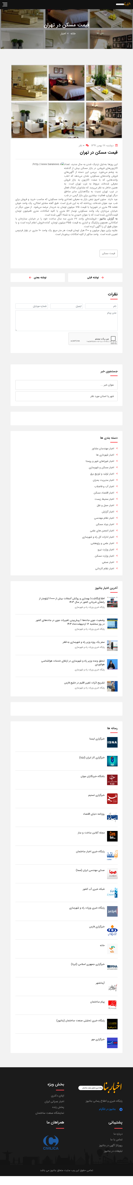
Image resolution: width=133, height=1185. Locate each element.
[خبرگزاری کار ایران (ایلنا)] (112, 761)
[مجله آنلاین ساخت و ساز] (112, 836)
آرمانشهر (100, 983)
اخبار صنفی (108, 562)
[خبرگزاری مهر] (112, 1043)
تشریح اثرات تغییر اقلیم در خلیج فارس (84, 683)
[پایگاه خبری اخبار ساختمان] (112, 855)
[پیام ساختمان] (112, 1005)
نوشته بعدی (40, 277)
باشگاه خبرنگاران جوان (93, 776)
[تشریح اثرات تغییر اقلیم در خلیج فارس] (112, 686)
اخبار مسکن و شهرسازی (101, 467)
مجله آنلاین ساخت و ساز (91, 833)
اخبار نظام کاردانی (104, 569)
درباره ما (118, 1134)
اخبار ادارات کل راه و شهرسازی (98, 537)
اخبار (63, 33)
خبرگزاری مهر (98, 1039)
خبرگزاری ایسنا (97, 739)
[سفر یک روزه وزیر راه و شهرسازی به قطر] (112, 645)
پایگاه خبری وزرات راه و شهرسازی (90, 607)
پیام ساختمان (97, 1002)
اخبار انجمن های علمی (102, 531)
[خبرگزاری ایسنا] (112, 742)
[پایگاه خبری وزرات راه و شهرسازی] (112, 911)
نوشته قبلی (93, 277)
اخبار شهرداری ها (105, 455)
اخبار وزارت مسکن (104, 556)
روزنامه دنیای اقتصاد (94, 814)
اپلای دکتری (57, 1095)
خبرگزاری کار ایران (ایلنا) (92, 758)
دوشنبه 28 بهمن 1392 (102, 145)
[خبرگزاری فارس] (112, 930)
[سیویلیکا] (51, 1143)
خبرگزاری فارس (97, 927)
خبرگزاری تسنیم (96, 795)
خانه (73, 33)
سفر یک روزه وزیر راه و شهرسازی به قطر (84, 642)
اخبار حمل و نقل (105, 505)
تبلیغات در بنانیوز (113, 1151)
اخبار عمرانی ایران (54, 1101)
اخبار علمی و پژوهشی (102, 543)
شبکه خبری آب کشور (94, 889)
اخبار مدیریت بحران (103, 480)
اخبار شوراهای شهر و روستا (100, 461)
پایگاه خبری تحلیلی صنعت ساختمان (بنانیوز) (80, 1021)
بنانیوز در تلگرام (107, 1109)
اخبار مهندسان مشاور (103, 449)
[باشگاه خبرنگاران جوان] (112, 780)
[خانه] (112, 949)
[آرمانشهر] (112, 986)
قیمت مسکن (108, 253)
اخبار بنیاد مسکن (105, 524)
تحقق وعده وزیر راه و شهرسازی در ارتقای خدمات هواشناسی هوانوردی (73, 662)
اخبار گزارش (108, 512)
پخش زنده (58, 1107)
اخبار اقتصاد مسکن (104, 493)
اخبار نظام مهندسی (104, 518)
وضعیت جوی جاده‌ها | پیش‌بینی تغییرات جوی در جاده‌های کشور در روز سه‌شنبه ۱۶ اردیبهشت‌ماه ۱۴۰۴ (70, 622)
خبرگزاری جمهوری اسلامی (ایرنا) (88, 964)
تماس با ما (116, 1139)
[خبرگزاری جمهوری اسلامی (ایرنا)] (112, 968)
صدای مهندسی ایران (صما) (90, 870)
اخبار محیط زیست (104, 499)
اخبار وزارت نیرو (106, 550)
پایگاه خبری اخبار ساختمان (90, 851)
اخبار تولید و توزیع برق (102, 474)
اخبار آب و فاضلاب (104, 486)
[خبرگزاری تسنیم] (112, 798)
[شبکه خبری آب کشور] (112, 892)
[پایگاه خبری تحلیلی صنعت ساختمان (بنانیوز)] (112, 1024)
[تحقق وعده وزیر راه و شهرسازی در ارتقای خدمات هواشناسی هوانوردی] (112, 664)
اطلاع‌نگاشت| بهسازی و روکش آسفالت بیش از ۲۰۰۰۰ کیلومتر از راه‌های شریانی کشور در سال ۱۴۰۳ (72, 600)
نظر (81, 145)
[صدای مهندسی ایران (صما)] (112, 874)
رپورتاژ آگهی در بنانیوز (110, 1145)
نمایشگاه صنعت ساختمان (50, 1113)
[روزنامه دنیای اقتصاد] (112, 817)
